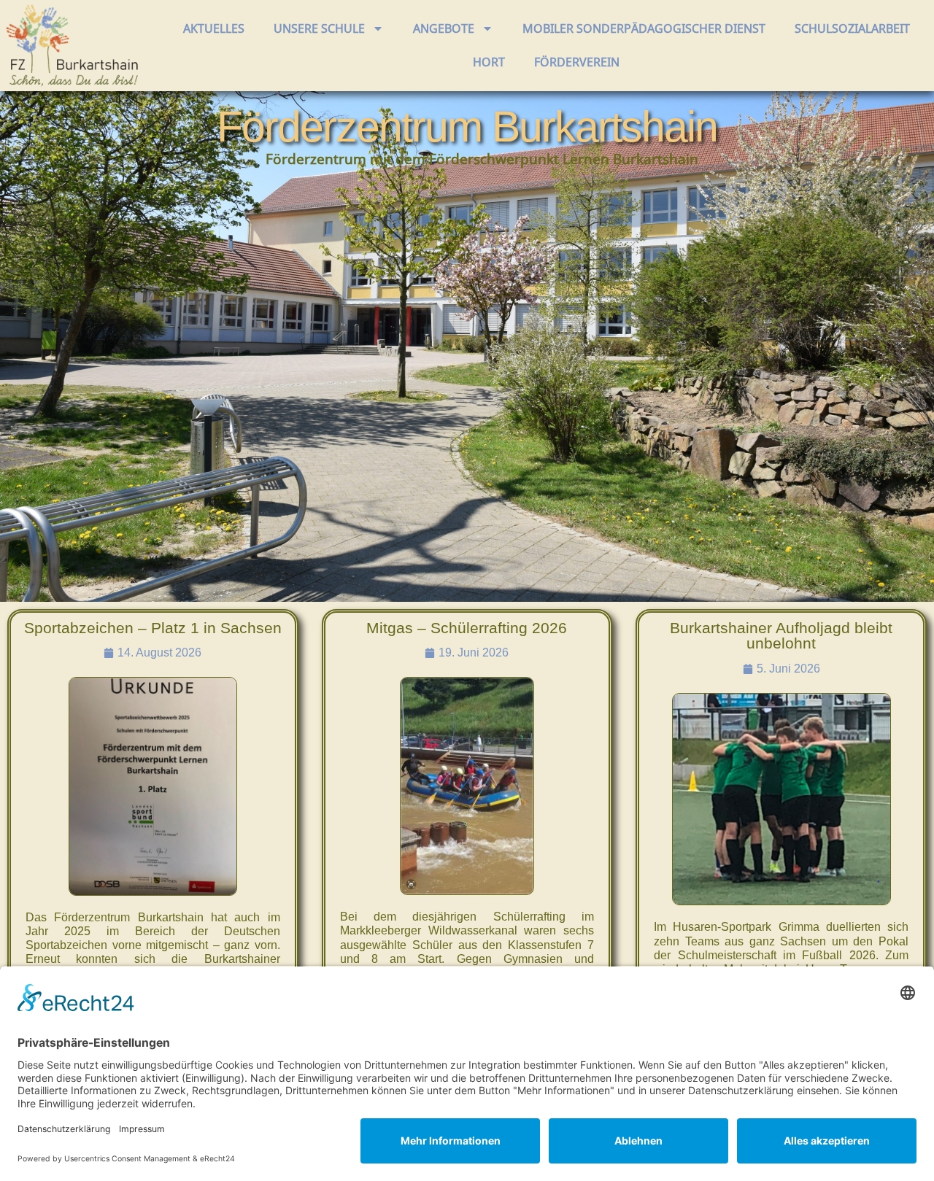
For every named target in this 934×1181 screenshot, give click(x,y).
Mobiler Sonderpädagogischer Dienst (643, 28)
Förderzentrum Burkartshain (467, 127)
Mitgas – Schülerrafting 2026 (466, 627)
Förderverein (577, 62)
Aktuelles (213, 28)
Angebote (443, 28)
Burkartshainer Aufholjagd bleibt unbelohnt (781, 635)
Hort (489, 62)
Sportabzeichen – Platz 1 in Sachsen (153, 627)
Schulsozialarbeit (852, 28)
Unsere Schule (319, 28)
